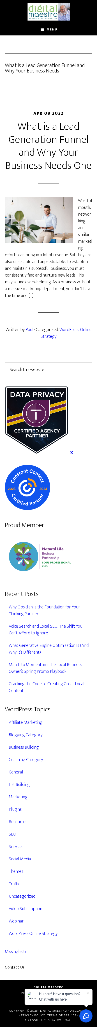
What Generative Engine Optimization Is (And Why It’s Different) (49, 649)
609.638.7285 (44, 967)
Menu (52, 29)
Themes (16, 871)
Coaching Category (26, 760)
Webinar (16, 921)
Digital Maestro (48, 12)
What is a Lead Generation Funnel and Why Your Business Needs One (48, 146)
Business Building (24, 747)
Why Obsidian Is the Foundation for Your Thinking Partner (44, 610)
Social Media (20, 859)
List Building (19, 784)
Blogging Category (26, 735)
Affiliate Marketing (25, 722)
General (16, 772)
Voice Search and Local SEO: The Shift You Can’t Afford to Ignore (45, 629)
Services (16, 846)
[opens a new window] (39, 452)
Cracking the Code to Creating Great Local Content (46, 687)
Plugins (15, 809)
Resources (18, 822)
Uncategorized (22, 896)
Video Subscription (25, 909)
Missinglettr (16, 951)
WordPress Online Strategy (66, 333)
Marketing (18, 797)
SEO (12, 834)
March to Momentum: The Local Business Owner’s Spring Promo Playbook (45, 668)
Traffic (14, 884)
